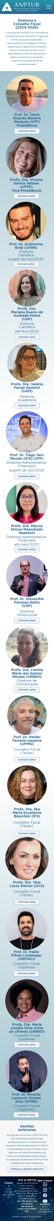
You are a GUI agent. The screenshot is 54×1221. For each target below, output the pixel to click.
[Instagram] (45, 1189)
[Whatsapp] (45, 1184)
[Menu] (48, 7)
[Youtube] (45, 1201)
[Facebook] (45, 1195)
